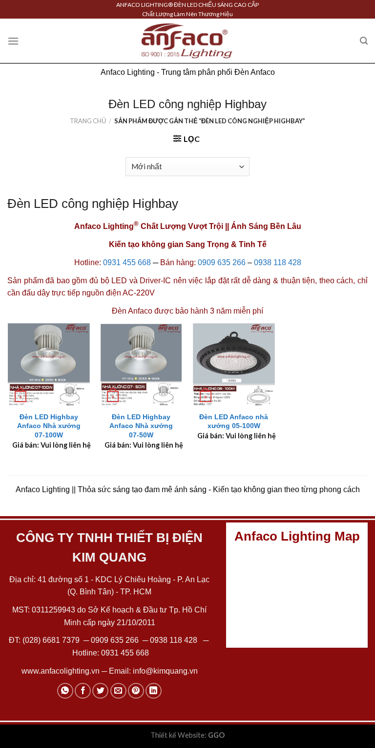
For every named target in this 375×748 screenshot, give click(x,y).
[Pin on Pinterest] (136, 691)
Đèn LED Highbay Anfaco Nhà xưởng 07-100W (49, 426)
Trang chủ (88, 121)
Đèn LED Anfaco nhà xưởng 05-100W (233, 421)
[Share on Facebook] (83, 691)
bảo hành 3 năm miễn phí (219, 311)
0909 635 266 (222, 262)
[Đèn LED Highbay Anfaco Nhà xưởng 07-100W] (48, 364)
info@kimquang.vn (165, 671)
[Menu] (13, 41)
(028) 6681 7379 (52, 640)
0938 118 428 (277, 262)
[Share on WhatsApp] (65, 691)
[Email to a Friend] (118, 691)
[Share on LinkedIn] (154, 691)
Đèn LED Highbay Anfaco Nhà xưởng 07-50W (141, 426)
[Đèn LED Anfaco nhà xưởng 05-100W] (233, 364)
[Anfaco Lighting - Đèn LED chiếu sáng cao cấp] (187, 40)
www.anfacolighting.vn (60, 671)
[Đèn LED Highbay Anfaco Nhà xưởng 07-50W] (141, 364)
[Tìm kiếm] (364, 40)
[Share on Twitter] (100, 691)
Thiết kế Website (177, 735)
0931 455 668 (127, 262)
